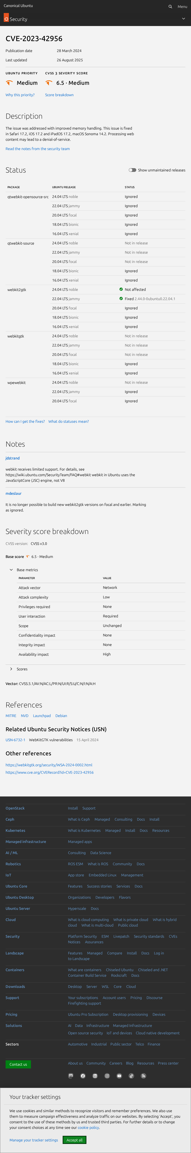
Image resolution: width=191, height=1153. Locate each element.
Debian (61, 716)
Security (13, 936)
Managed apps (80, 841)
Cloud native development (158, 1033)
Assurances (94, 942)
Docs (141, 819)
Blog (129, 1063)
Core (118, 986)
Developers (105, 897)
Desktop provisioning (130, 1014)
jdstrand (13, 458)
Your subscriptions (83, 998)
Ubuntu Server (18, 908)
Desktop (75, 986)
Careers (115, 1063)
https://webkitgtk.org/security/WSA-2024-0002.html (49, 765)
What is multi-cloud (97, 925)
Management (132, 875)
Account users (114, 998)
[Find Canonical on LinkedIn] (96, 1077)
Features (75, 886)
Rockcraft (119, 975)
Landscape (15, 953)
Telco (139, 1044)
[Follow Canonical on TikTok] (132, 1077)
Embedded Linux (102, 875)
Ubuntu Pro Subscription (88, 1014)
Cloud (11, 919)
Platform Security (82, 936)
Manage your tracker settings (34, 1140)
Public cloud (128, 925)
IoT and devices (119, 1033)
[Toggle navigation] (183, 18)
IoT (8, 875)
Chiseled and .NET (153, 970)
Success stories (99, 886)
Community (122, 864)
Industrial (99, 1044)
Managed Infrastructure (132, 1025)
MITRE (11, 716)
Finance (154, 1044)
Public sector (121, 1044)
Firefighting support (84, 1003)
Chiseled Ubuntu (119, 970)
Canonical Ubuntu (18, 5)
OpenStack (15, 808)
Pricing (136, 998)
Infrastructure (97, 1025)
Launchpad (42, 716)
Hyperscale (77, 908)
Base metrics (27, 570)
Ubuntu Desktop (20, 897)
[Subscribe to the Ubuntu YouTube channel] (120, 1077)
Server (91, 986)
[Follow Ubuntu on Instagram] (108, 1077)
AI (69, 1025)
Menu (182, 6)
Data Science (100, 853)
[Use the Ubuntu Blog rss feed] (144, 1077)
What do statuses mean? (68, 421)
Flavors (125, 897)
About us (75, 1063)
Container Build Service (87, 975)
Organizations (79, 897)
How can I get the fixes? (25, 421)
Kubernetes (15, 830)
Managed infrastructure (26, 841)
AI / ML (12, 853)
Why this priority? (20, 95)
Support (89, 808)
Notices (74, 942)
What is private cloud (130, 919)
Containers (15, 970)
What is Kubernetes (84, 830)
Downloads (15, 986)
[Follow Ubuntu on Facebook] (84, 1077)
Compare (114, 953)
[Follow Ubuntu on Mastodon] (71, 1077)
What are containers (84, 970)
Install (73, 808)
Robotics (13, 864)
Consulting (123, 819)
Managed (102, 819)
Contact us (18, 1064)
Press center (168, 1063)
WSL (105, 986)
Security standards (149, 936)
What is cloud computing (88, 919)
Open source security (85, 1033)
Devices (159, 1014)
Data (79, 1025)
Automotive (78, 1044)
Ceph (10, 819)
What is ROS (98, 864)
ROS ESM (75, 864)
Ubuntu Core (16, 886)
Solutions (14, 1025)
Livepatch (121, 936)
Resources (160, 830)
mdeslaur (13, 493)
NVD (24, 716)
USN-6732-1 (15, 740)
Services (123, 886)
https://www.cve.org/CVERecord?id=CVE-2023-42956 (50, 772)
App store (76, 875)
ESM (105, 936)
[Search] (170, 6)
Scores (22, 669)
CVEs (173, 936)
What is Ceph (79, 819)
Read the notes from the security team (38, 149)
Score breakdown (59, 95)
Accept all (74, 1140)
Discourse (155, 998)
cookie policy (88, 1127)
